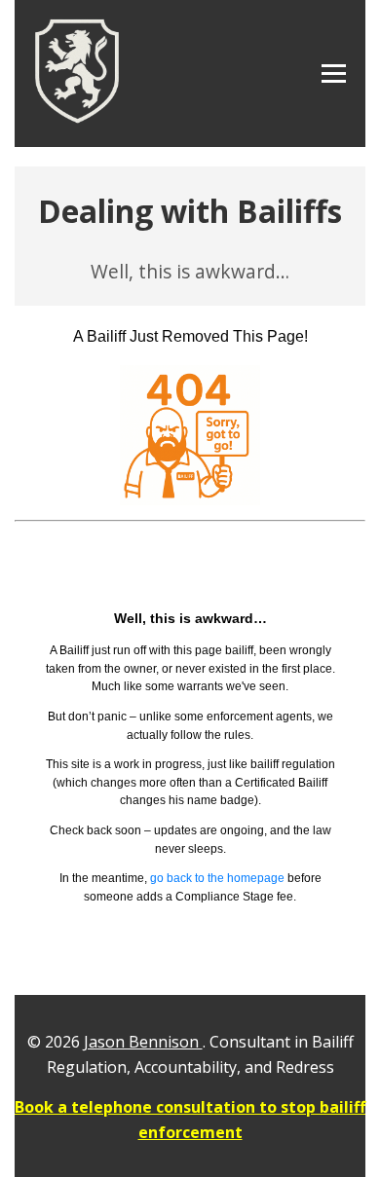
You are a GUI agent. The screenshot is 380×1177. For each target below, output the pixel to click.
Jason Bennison (143, 1041)
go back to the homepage (218, 877)
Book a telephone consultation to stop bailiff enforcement (190, 1119)
